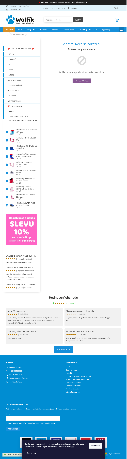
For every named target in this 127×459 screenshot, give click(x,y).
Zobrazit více (63, 349)
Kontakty (74, 8)
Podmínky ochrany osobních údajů (78, 376)
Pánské (10, 70)
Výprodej (11, 111)
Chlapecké (12, 59)
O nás (45, 8)
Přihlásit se (13, 429)
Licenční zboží (13, 90)
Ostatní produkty (15, 80)
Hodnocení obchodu (63, 297)
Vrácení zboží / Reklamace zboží (78, 379)
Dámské (11, 75)
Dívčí (9, 64)
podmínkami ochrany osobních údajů (41, 423)
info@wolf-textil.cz (16, 367)
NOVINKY (11, 54)
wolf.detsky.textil (15, 382)
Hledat (78, 20)
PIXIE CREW (12, 96)
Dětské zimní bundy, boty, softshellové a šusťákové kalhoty (22, 117)
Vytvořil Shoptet (115, 454)
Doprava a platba (59, 8)
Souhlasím (95, 445)
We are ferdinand (14, 101)
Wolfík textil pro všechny (18, 378)
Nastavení (31, 453)
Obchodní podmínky (73, 382)
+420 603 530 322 (15, 371)
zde (72, 446)
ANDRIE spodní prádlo (16, 85)
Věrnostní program (73, 392)
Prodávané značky (73, 389)
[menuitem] (9, 29)
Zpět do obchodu (82, 81)
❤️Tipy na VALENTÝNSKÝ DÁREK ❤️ (21, 49)
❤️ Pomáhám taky (15, 106)
